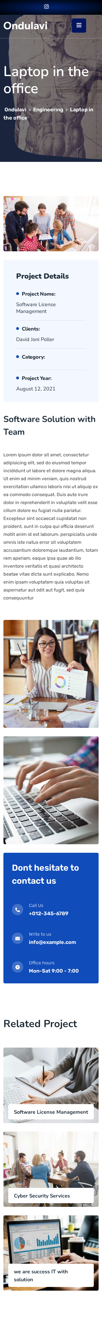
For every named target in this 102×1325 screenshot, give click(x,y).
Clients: (31, 328)
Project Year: (36, 378)
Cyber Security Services (42, 1195)
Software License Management (51, 1112)
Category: (33, 357)
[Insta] (46, 7)
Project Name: (38, 293)
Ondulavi (25, 25)
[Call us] (54, 7)
